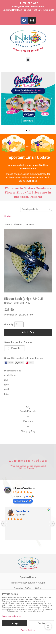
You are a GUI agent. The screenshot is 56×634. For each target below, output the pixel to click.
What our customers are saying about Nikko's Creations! (28, 467)
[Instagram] (32, 20)
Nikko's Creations (24, 488)
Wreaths (18, 224)
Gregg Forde (23, 511)
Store (7, 224)
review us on (21, 500)
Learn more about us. (11, 616)
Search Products (28, 411)
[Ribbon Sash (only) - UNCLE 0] (28, 260)
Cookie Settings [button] (28, 630)
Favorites (28, 421)
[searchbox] (36, 209)
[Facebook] (24, 20)
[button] (28, 59)
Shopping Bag (28, 431)
